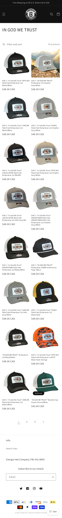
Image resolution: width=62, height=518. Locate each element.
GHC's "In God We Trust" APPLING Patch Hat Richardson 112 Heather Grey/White (45, 172)
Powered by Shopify (40, 512)
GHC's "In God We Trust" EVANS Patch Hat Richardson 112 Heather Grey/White (45, 127)
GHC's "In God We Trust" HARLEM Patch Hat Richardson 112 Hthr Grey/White (15, 312)
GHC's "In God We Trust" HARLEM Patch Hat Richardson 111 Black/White (15, 402)
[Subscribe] (52, 477)
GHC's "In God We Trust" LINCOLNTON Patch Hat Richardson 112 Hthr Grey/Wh (14, 217)
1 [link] (18, 421)
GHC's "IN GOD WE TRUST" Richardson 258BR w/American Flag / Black (44, 267)
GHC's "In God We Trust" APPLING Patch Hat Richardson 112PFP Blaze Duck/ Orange (45, 357)
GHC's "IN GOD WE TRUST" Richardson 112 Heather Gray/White (42, 82)
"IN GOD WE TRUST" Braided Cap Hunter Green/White (44, 401)
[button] (3, 14)
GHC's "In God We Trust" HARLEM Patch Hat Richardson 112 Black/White (15, 127)
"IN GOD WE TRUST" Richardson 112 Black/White (15, 356)
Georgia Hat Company (27, 512)
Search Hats (12, 448)
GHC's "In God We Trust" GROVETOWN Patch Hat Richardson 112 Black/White (13, 267)
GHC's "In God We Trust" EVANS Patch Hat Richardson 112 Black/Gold (44, 312)
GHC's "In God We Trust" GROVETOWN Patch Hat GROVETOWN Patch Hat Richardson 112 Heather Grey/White (41, 220)
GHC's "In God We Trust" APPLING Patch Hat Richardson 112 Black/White (16, 82)
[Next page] (43, 422)
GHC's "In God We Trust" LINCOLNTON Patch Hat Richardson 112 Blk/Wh (12, 172)
